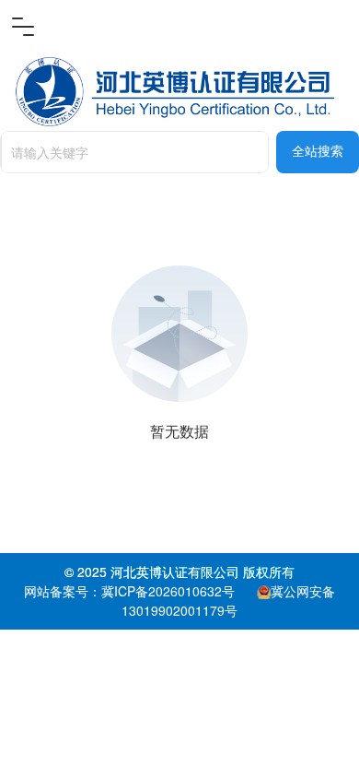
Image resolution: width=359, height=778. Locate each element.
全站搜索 (317, 152)
